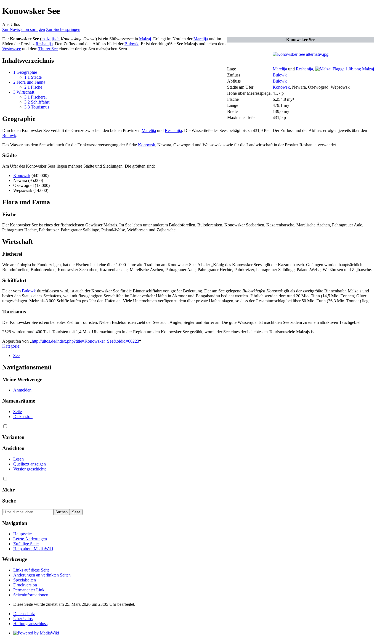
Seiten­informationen (30, 595)
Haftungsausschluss (30, 623)
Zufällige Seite (26, 543)
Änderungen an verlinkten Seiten (42, 575)
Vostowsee (11, 48)
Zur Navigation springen (23, 29)
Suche (9, 501)
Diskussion (23, 416)
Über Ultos (23, 618)
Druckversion (25, 585)
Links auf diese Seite (31, 570)
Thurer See (48, 48)
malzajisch (50, 38)
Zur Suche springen (63, 29)
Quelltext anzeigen (29, 464)
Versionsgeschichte (29, 469)
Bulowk (280, 75)
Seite (17, 411)
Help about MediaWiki (33, 548)
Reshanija (304, 69)
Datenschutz (24, 613)
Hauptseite (22, 533)
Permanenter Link (28, 590)
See (16, 355)
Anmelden (22, 390)
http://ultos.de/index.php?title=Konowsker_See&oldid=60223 (85, 341)
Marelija (280, 69)
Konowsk (281, 87)
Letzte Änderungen (30, 538)
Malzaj (368, 69)
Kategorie (10, 346)
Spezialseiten (24, 580)
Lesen (18, 459)
